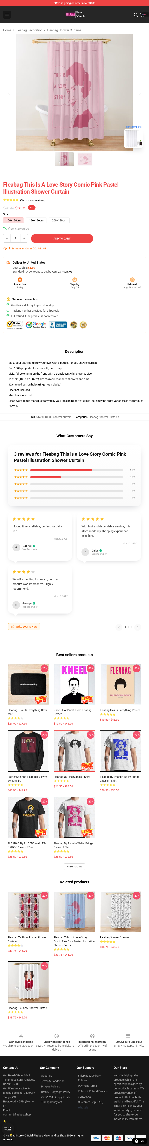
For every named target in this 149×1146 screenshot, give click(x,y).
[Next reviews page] (137, 627)
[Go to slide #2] (84, 159)
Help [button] (142, 1141)
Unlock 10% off (7, 1129)
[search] (135, 14)
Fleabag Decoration (29, 30)
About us (46, 1075)
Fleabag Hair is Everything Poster (120, 710)
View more (74, 866)
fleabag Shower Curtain (114, 937)
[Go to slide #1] (64, 159)
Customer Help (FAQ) (90, 1102)
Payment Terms (87, 1085)
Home (7, 30)
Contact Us (84, 1096)
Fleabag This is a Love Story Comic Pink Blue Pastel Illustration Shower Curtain (74, 941)
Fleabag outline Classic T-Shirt (72, 776)
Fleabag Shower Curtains (64, 30)
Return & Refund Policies (92, 1091)
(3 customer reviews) (32, 200)
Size (5, 214)
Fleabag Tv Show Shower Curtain (28, 1008)
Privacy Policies (50, 1086)
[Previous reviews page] (118, 627)
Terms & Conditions (52, 1081)
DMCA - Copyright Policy (55, 1092)
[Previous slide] (9, 92)
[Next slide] (140, 92)
